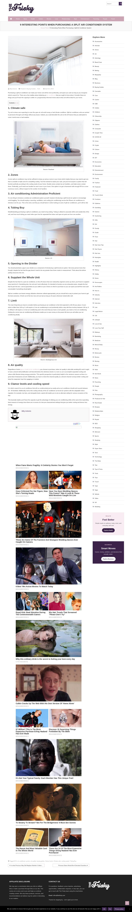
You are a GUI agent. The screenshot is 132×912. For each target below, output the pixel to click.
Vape (96, 490)
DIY (96, 158)
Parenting (96, 19)
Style (75, 19)
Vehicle (97, 494)
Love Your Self (99, 328)
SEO (96, 423)
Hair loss (97, 253)
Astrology (97, 58)
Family (97, 178)
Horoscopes (98, 282)
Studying (97, 440)
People (97, 386)
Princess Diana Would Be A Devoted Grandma (72, 865)
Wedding (97, 506)
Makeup (97, 332)
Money (97, 349)
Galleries (97, 203)
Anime (97, 50)
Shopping (98, 427)
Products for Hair (100, 398)
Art (96, 54)
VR (96, 502)
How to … (98, 290)
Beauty (97, 66)
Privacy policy (119, 909)
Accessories (98, 41)
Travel (113, 19)
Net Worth (98, 373)
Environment (99, 174)
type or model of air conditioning (30, 369)
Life (96, 315)
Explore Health (108, 530)
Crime (96, 141)
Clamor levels (49, 861)
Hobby (97, 274)
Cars (96, 95)
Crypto (97, 145)
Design (97, 153)
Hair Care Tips (99, 245)
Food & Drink (99, 195)
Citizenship (98, 116)
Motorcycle (98, 353)
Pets (96, 390)
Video (96, 498)
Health (33, 19)
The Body (98, 461)
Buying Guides (31, 89)
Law (96, 307)
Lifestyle (97, 319)
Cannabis (98, 91)
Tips (96, 465)
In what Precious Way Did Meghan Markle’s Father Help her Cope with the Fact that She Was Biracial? (28, 865)
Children (97, 112)
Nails (96, 369)
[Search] (120, 3)
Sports (97, 436)
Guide (96, 232)
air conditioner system (23, 861)
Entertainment (85, 19)
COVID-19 (98, 137)
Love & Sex (98, 324)
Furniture (97, 199)
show (16, 103)
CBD (96, 104)
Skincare (97, 432)
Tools (96, 473)
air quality (33, 861)
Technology (98, 457)
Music (96, 365)
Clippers (97, 120)
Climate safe (57, 861)
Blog (96, 79)
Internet (97, 299)
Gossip (97, 228)
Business (97, 83)
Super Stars (98, 448)
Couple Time (99, 133)
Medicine (97, 340)
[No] (130, 909)
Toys (96, 477)
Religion (97, 415)
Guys (96, 236)
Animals (97, 45)
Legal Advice (99, 311)
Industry (97, 295)
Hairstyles (98, 257)
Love (56, 19)
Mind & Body (99, 344)
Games (97, 211)
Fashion (97, 182)
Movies (49, 19)
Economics (98, 162)
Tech (38, 89)
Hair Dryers (98, 249)
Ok (104, 909)
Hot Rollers (98, 286)
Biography (98, 74)
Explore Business (108, 559)
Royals (105, 19)
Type (96, 486)
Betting (97, 70)
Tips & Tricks (99, 469)
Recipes (97, 407)
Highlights (98, 265)
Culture (97, 149)
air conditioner (51, 95)
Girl (96, 224)
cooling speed (65, 861)
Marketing (98, 336)
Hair (96, 241)
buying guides (40, 861)
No (110, 909)
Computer (98, 128)
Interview (97, 303)
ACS (15, 861)
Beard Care (98, 62)
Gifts (96, 220)
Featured (97, 187)
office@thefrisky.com (59, 895)
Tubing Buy (73, 861)
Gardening (98, 216)
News (25, 19)
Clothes (97, 124)
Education (98, 166)
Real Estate (98, 403)
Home (18, 19)
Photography (99, 394)
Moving (97, 361)
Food (96, 191)
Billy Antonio (13, 89)
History (97, 270)
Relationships (66, 19)
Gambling (98, 207)
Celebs (41, 19)
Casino (97, 99)
